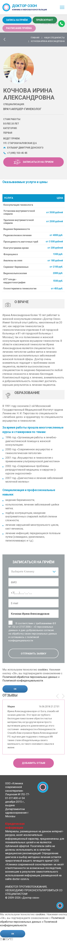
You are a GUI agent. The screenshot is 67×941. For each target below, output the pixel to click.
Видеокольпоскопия (15, 273)
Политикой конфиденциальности (22, 680)
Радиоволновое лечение (17, 235)
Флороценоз (10, 254)
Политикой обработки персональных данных (29, 677)
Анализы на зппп (12, 260)
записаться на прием (37, 161)
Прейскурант (44, 20)
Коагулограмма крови (16, 248)
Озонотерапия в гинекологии (19, 288)
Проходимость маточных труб (20, 241)
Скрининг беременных (15, 267)
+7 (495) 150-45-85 (49, 23)
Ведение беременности (16, 229)
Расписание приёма (19, 28)
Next (63, 696)
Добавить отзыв (33, 763)
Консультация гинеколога (18, 205)
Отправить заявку (33, 653)
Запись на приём (17, 20)
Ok (15, 689)
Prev (57, 696)
